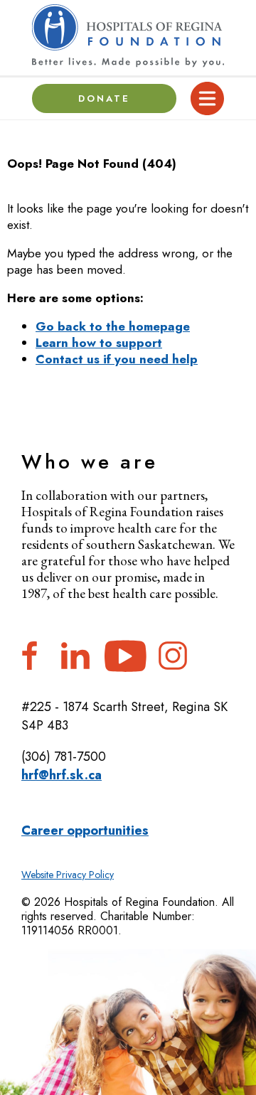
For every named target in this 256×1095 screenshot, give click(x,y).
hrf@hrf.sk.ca (61, 775)
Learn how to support (99, 342)
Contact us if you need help (117, 359)
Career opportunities (85, 830)
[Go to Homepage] (128, 36)
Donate (104, 98)
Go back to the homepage (113, 326)
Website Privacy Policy (67, 874)
